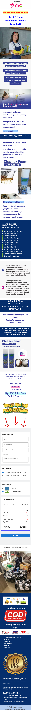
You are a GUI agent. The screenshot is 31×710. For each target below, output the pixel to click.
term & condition (9, 709)
